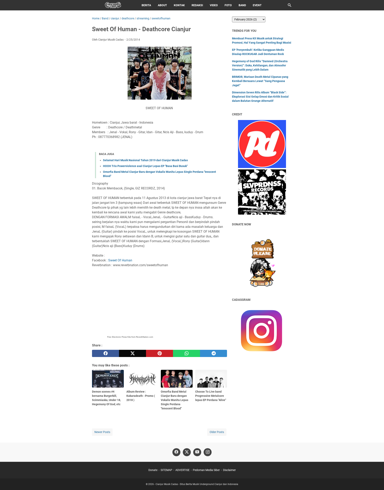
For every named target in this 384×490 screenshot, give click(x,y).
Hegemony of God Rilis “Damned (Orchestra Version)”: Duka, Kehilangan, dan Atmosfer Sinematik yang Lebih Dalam (260, 65)
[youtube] (197, 452)
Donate (152, 470)
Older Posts (217, 432)
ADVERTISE (182, 470)
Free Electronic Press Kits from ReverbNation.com (130, 337)
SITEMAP (166, 470)
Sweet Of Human (120, 260)
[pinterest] (159, 353)
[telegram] (213, 353)
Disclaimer (229, 470)
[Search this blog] (289, 5)
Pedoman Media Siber (206, 470)
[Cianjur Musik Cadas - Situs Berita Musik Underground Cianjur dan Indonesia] (113, 5)
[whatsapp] (186, 353)
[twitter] (132, 353)
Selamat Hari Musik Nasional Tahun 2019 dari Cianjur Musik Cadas (145, 160)
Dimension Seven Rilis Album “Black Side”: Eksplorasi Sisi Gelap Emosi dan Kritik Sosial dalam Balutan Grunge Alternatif (260, 96)
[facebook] (105, 353)
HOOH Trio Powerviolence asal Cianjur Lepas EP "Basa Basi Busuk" (145, 166)
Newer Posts (102, 432)
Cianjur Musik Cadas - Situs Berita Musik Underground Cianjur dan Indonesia (197, 484)
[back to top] (376, 481)
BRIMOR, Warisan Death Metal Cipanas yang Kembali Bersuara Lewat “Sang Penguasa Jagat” (260, 81)
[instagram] (208, 452)
